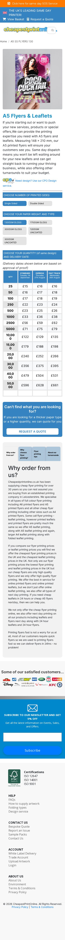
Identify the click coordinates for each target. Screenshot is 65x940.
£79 (54, 329)
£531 (54, 375)
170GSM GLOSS (38, 222)
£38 (54, 317)
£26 (54, 310)
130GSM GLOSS (13, 222)
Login (12, 865)
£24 (54, 304)
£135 (54, 337)
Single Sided (11, 203)
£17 (39, 292)
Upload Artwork (19, 861)
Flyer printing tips (37, 454)
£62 (54, 323)
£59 (40, 323)
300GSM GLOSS (13, 229)
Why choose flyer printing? (24, 454)
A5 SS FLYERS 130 (22, 41)
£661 (54, 385)
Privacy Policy (17, 892)
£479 (25, 375)
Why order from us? (10, 453)
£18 (54, 292)
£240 (25, 356)
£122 (25, 337)
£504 (40, 375)
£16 (40, 286)
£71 (25, 329)
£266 (54, 356)
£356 (25, 366)
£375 (40, 366)
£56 (25, 323)
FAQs (11, 800)
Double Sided (37, 203)
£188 (39, 346)
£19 (54, 298)
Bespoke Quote (19, 827)
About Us (14, 880)
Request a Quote (42, 19)
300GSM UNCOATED (11, 241)
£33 (25, 317)
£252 (40, 356)
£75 (40, 329)
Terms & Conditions (21, 888)
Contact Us (15, 838)
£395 (54, 366)
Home (3, 41)
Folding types (17, 808)
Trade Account (18, 857)
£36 (40, 317)
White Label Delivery (22, 853)
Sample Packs (17, 834)
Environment (17, 884)
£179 (25, 346)
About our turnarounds (53, 453)
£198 (54, 346)
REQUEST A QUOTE (32, 431)
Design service (18, 811)
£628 (40, 385)
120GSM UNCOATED (36, 231)
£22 (25, 304)
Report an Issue (19, 830)
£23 (40, 304)
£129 (40, 337)
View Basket (17, 19)
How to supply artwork (24, 804)
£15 (25, 286)
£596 (25, 385)
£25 (40, 310)
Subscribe (32, 750)
